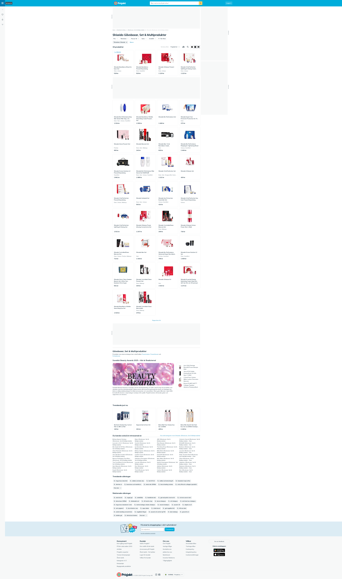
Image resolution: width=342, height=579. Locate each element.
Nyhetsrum (166, 555)
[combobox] (174, 3)
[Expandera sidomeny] (2, 9)
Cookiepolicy (190, 549)
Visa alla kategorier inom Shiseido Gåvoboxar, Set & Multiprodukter (180, 435)
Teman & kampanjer (123, 555)
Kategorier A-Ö (122, 560)
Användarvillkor (191, 543)
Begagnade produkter (124, 566)
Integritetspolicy (191, 552)
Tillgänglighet (167, 560)
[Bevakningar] (2, 19)
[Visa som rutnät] (192, 47)
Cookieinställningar (192, 555)
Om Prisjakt (166, 543)
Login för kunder (145, 555)
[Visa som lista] (195, 47)
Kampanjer (120, 563)
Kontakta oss (167, 549)
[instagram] (156, 574)
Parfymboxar (116, 356)
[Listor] (2, 14)
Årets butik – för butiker (147, 552)
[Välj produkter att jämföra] (183, 47)
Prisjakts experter (122, 552)
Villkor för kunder (145, 558)
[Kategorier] (2, 3)
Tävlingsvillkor (190, 546)
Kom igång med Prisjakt (124, 543)
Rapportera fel (156, 320)
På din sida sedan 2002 (124, 546)
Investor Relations (169, 558)
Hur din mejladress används (148, 533)
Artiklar (119, 549)
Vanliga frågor (167, 546)
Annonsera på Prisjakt (147, 549)
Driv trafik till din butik (147, 546)
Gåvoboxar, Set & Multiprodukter (136, 30)
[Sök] (200, 3)
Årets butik (120, 558)
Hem (114, 30)
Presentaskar (146, 354)
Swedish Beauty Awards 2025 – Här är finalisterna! (134, 360)
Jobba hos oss (167, 552)
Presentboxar (154, 354)
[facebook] (159, 574)
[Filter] (2, 24)
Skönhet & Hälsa (121, 30)
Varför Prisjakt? (145, 543)
